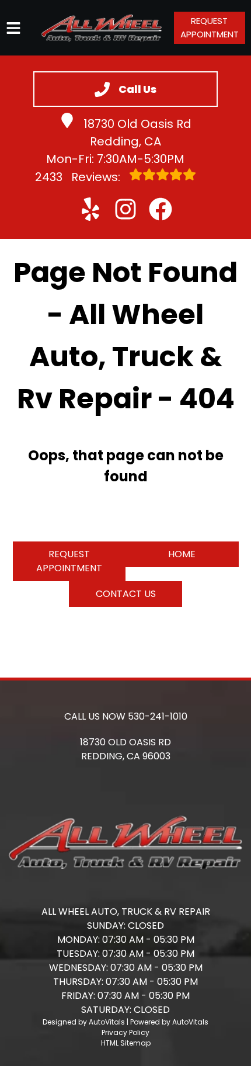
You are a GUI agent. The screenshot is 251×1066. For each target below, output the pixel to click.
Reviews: (79, 177)
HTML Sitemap (126, 1043)
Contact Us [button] (126, 593)
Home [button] (182, 554)
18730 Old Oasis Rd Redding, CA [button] (137, 133)
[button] (90, 209)
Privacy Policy (125, 1032)
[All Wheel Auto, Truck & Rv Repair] (101, 27)
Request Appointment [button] (209, 27)
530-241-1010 (157, 716)
